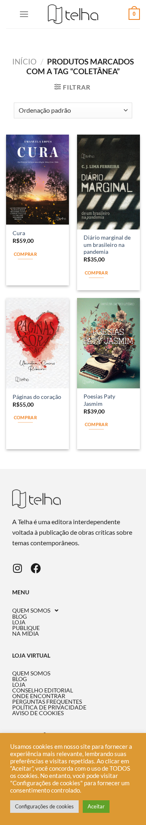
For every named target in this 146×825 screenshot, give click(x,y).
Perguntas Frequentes (47, 702)
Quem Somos (31, 610)
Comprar (25, 254)
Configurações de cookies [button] (44, 806)
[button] (73, 610)
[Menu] (24, 14)
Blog (19, 616)
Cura (19, 233)
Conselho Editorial (42, 690)
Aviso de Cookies (38, 713)
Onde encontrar (38, 696)
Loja (19, 622)
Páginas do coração (37, 397)
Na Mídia (25, 633)
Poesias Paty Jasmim (99, 400)
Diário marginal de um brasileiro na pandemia (107, 244)
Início (24, 61)
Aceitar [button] (96, 806)
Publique (26, 628)
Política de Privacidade (49, 707)
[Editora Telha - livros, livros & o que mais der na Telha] (73, 14)
